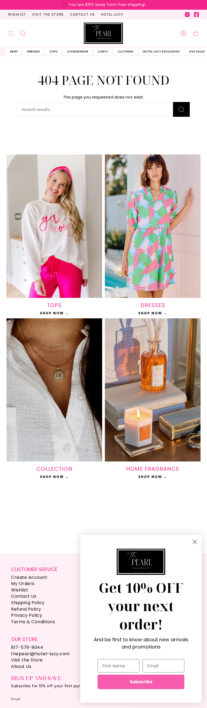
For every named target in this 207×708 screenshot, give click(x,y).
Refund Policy (26, 609)
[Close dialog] (194, 542)
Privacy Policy (26, 615)
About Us (21, 666)
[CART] (195, 33)
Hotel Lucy (112, 14)
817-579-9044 (27, 647)
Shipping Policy (28, 603)
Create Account (29, 577)
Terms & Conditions (33, 622)
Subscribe (141, 682)
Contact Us (82, 14)
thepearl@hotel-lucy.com (40, 654)
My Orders (22, 583)
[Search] (181, 109)
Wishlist (17, 14)
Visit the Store (48, 14)
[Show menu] (10, 33)
